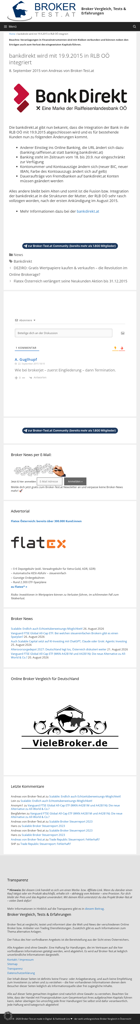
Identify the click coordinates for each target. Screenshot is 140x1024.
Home (12, 33)
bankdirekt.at (88, 211)
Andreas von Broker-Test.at (28, 839)
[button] (8, 1016)
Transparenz (15, 968)
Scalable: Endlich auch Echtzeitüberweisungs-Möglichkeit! (47, 628)
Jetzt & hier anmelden (23, 481)
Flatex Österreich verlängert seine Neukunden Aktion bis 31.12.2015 (70, 281)
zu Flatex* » (19, 586)
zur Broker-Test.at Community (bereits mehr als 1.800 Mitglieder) (72, 246)
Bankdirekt (23, 261)
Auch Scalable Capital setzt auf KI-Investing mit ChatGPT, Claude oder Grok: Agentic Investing (69, 641)
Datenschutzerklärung (21, 973)
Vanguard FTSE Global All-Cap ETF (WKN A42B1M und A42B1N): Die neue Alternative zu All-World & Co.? (68, 655)
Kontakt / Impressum (20, 959)
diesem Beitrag (94, 908)
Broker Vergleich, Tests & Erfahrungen (103, 11)
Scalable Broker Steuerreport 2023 (71, 821)
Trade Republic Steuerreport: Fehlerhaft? (74, 839)
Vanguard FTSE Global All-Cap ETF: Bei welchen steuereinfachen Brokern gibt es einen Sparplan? (64, 635)
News (18, 254)
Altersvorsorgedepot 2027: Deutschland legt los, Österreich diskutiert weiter (58, 649)
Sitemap (12, 964)
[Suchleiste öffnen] (134, 26)
